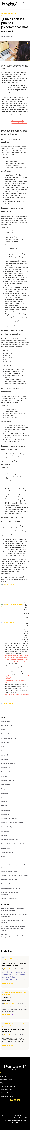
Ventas (3, 856)
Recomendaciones (7, 16)
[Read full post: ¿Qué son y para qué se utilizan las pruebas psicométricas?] (15, 960)
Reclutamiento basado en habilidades (13, 844)
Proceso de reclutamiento (9, 839)
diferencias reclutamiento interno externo (14, 875)
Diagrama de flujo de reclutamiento (12, 822)
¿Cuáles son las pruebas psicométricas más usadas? (14, 915)
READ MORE (6, 983)
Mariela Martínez (9, 969)
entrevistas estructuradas (9, 879)
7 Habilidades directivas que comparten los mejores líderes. (14, 936)
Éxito (3, 746)
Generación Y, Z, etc (7, 827)
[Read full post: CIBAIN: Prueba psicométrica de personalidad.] (15, 1026)
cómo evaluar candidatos (9, 871)
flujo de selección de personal (10, 888)
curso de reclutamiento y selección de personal (13, 866)
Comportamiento (6, 789)
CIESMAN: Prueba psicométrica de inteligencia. (12, 921)
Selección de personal (8, 763)
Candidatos (5, 814)
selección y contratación (9, 898)
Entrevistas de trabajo (8, 772)
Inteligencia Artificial (7, 780)
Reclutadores (5, 784)
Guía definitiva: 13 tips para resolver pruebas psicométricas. (12, 909)
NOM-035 (4, 806)
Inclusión (4, 835)
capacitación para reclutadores (11, 861)
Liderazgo (4, 759)
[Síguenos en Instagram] (15, 1100)
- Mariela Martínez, (7, 36)
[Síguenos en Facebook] (11, 1100)
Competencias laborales (9, 818)
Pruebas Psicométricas (8, 13)
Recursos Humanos (7, 734)
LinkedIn (4, 801)
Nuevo (3, 729)
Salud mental (5, 848)
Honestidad (5, 831)
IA (2, 797)
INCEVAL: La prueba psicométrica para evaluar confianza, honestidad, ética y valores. (13, 928)
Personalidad (5, 810)
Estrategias (4, 793)
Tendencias (5, 742)
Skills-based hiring (7, 852)
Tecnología (4, 755)
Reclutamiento (5, 721)
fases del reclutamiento (8, 884)
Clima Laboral (5, 768)
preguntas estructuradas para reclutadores (10, 893)
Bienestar (4, 751)
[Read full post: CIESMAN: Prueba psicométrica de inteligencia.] (15, 994)
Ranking (4, 776)
